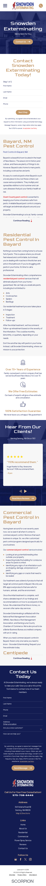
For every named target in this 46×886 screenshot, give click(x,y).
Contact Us (23, 848)
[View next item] (25, 491)
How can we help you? (12, 734)
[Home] (23, 6)
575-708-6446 (23, 795)
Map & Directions (23, 813)
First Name (7, 86)
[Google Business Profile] (15, 859)
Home (23, 824)
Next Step (23, 112)
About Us (23, 828)
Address (6, 722)
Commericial (23, 836)
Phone (5, 104)
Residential (22, 832)
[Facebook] (20, 859)
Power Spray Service (23, 840)
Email (5, 98)
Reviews (23, 844)
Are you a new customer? (13, 728)
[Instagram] (30, 859)
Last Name (7, 92)
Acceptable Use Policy (30, 128)
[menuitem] (12, 875)
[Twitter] (25, 859)
